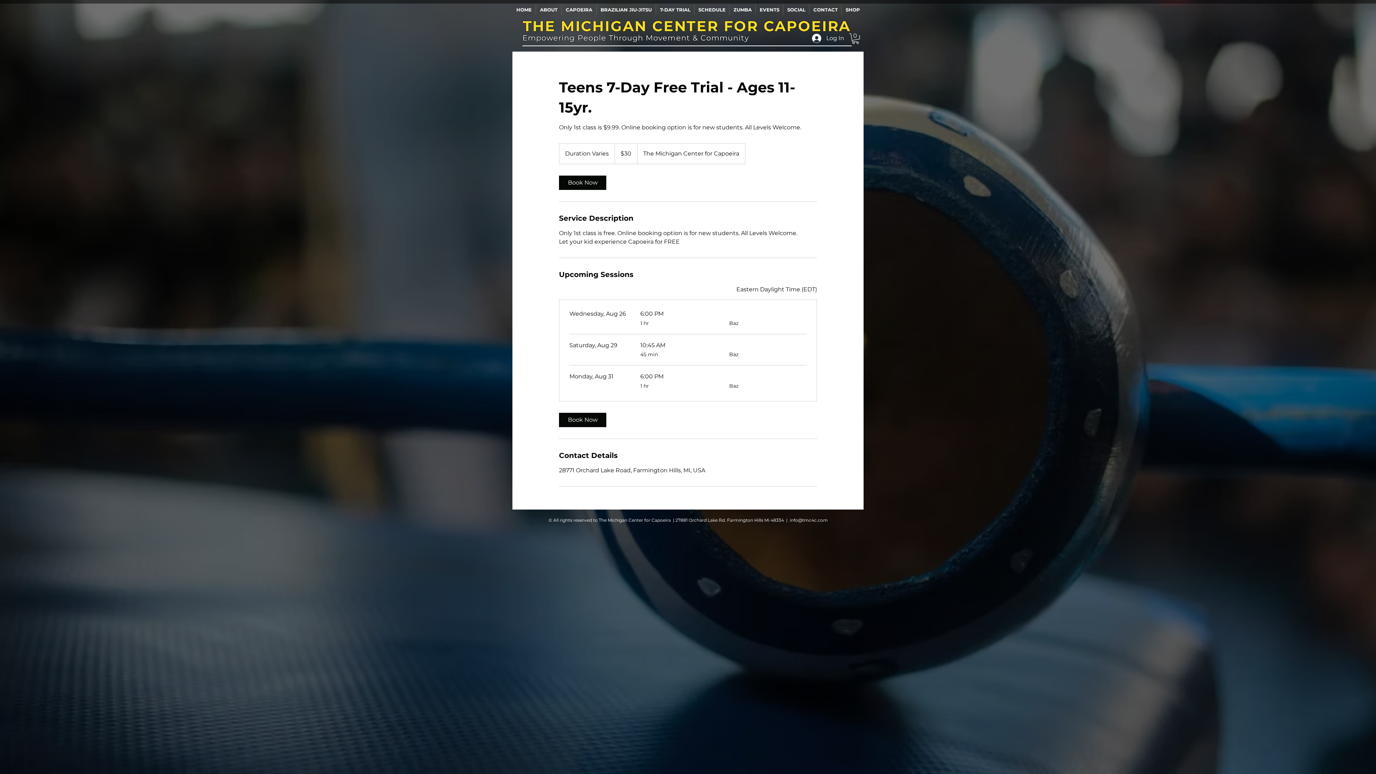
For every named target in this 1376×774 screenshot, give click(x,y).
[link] (582, 183)
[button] (549, 10)
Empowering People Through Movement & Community (635, 37)
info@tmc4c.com (809, 520)
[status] (776, 289)
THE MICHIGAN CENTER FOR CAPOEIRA (687, 26)
